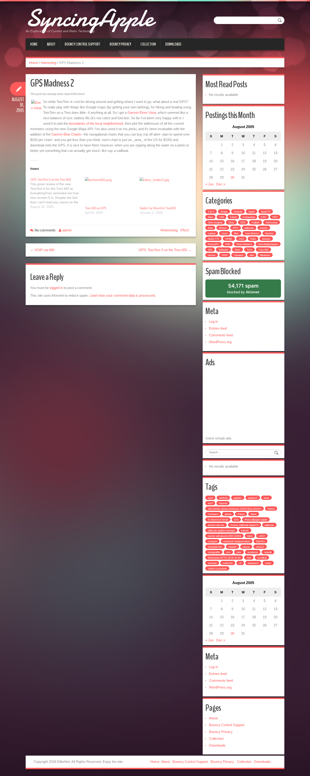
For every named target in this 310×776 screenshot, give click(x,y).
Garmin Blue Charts (66, 134)
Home (33, 44)
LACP (262, 536)
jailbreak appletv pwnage (221, 530)
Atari (210, 217)
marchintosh (252, 233)
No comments (45, 230)
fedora (271, 508)
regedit (268, 552)
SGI (210, 249)
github (228, 514)
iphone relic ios (216, 525)
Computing (249, 217)
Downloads (173, 44)
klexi (249, 536)
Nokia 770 (213, 239)
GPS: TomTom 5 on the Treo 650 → (165, 250)
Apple (251, 211)
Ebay (231, 222)
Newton (269, 233)
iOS (236, 519)
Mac (236, 233)
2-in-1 (211, 211)
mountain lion (215, 547)
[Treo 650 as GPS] (110, 191)
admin (66, 230)
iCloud (241, 514)
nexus (246, 547)
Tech (185, 230)
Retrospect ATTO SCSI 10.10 (224, 557)
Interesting (48, 63)
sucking (212, 563)
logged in (56, 288)
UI (240, 563)
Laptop (211, 233)
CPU (263, 217)
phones (266, 239)
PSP (227, 244)
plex (239, 552)
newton (232, 547)
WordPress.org (220, 342)
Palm (253, 239)
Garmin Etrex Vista (142, 112)
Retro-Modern (244, 244)
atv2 (210, 503)
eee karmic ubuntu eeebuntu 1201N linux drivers (234, 508)
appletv (238, 498)
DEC (275, 217)
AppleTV (265, 211)
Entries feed (218, 328)
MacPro (260, 541)
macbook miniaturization (236, 541)
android (223, 498)
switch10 (228, 563)
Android (238, 211)
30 (232, 177)
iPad (210, 228)
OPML (228, 239)
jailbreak (249, 228)
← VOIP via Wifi (42, 250)
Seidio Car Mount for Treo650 (158, 208)
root (249, 557)
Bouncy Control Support (82, 44)
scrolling (261, 557)
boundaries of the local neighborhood (96, 123)
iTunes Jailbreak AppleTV (244, 525)
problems (253, 552)
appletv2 (252, 498)
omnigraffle (214, 552)
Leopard (212, 541)
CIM (221, 217)
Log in (213, 321)
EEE (243, 222)
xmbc (268, 563)
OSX (241, 239)
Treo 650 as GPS (95, 208)
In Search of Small (218, 519)
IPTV (235, 228)
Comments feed (221, 335)
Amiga (224, 211)
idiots (253, 514)
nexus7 (260, 547)
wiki (252, 255)
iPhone (222, 228)
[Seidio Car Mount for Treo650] (165, 191)
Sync (237, 249)
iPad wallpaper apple (256, 519)
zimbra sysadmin (217, 568)
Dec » (220, 184)
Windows (265, 255)
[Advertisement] (243, 402)
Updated (238, 255)
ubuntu (211, 255)
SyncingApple (89, 18)
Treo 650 (263, 249)
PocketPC (213, 244)
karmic (264, 228)
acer (210, 498)
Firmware (213, 514)
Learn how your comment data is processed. (123, 295)
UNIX (225, 255)
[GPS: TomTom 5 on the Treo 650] (57, 193)
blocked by (249, 290)
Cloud (233, 217)
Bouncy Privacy (120, 44)
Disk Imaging (215, 222)
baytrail (223, 503)
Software (223, 249)
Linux (225, 233)
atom (266, 498)
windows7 (253, 563)
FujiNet (255, 222)
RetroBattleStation (268, 244)
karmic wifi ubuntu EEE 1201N (224, 536)
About (51, 44)
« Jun (209, 184)
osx (228, 552)
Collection (148, 44)
